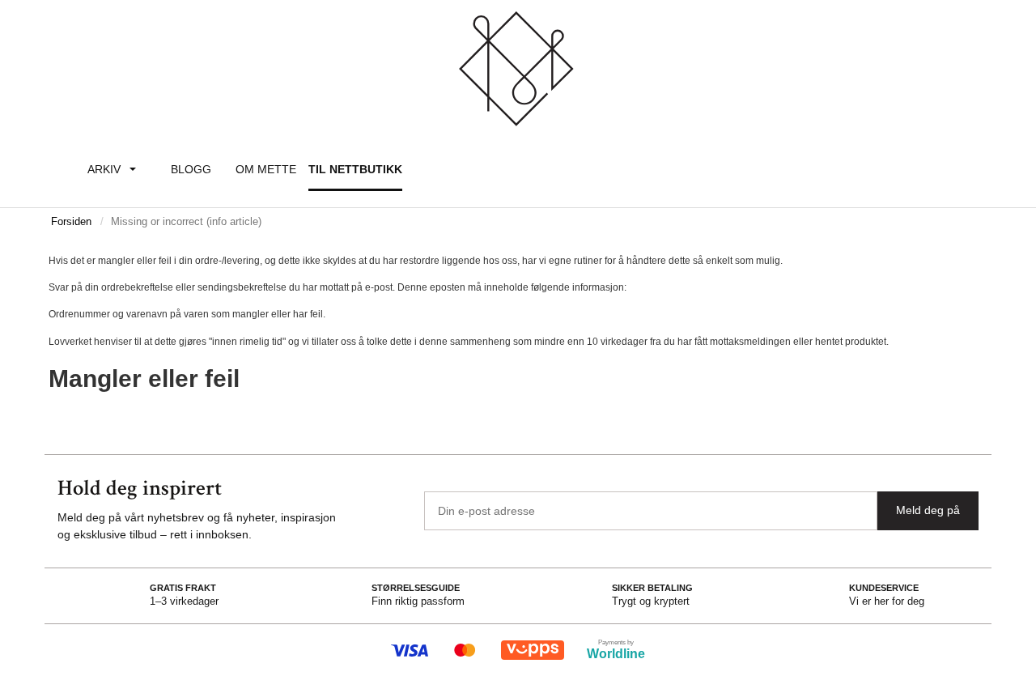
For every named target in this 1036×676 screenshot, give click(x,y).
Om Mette (266, 169)
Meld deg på (928, 510)
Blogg (191, 169)
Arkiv (104, 169)
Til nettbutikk (355, 169)
